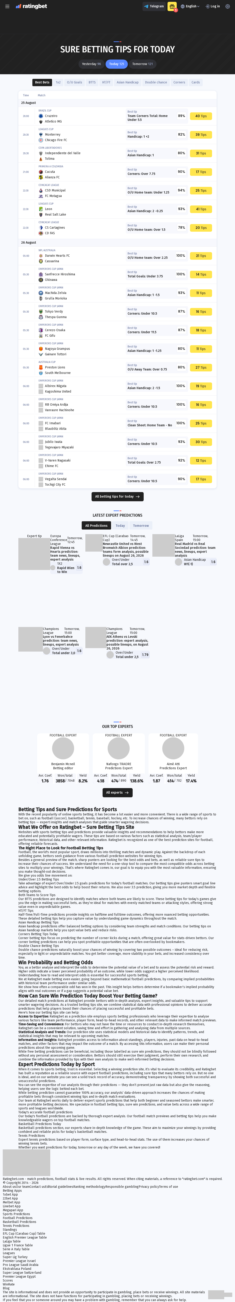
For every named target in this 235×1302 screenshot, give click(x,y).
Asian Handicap (128, 82)
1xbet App (10, 1195)
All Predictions (96, 526)
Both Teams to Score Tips (37, 895)
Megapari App (13, 1210)
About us (9, 1187)
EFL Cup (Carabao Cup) (116, 538)
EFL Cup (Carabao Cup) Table (24, 1234)
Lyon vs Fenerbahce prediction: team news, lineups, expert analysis (61, 641)
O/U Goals (74, 82)
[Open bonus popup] (172, 6)
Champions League (51, 631)
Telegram (157, 6)
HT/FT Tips (26, 911)
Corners (179, 82)
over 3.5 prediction (137, 887)
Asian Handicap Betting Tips (38, 922)
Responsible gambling (122, 1187)
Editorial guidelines (59, 1187)
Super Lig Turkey (15, 1257)
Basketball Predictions (19, 1222)
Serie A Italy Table (16, 1249)
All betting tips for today (114, 497)
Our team (23, 1187)
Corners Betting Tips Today (38, 934)
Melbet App (11, 1202)
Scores (8, 1280)
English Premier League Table (25, 1237)
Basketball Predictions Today (39, 1124)
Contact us (37, 1187)
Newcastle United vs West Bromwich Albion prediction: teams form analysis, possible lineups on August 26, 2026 (125, 550)
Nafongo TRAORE (118, 764)
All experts (114, 793)
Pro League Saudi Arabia (20, 1265)
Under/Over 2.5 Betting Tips (38, 879)
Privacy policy (149, 1187)
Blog (6, 1288)
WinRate (9, 1284)
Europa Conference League (58, 540)
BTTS (92, 82)
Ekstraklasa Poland (17, 1269)
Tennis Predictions (31, 1136)
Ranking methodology (89, 1187)
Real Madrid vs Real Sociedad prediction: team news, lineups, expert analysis (195, 550)
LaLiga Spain (179, 538)
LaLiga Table (12, 1241)
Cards (196, 82)
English (191, 6)
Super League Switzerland (22, 1273)
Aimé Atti (173, 764)
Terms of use (168, 1187)
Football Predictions (18, 1218)
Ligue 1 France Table (18, 1245)
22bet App (10, 1198)
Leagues (9, 1253)
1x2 (58, 82)
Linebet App (12, 1206)
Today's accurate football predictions (45, 1112)
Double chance (156, 82)
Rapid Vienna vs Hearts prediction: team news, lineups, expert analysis (65, 553)
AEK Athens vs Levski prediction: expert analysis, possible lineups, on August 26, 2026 (127, 642)
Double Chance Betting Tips (38, 946)
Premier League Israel (19, 1261)
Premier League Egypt (19, 1277)
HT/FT (106, 82)
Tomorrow (141, 526)
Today (120, 526)
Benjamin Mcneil (63, 764)
